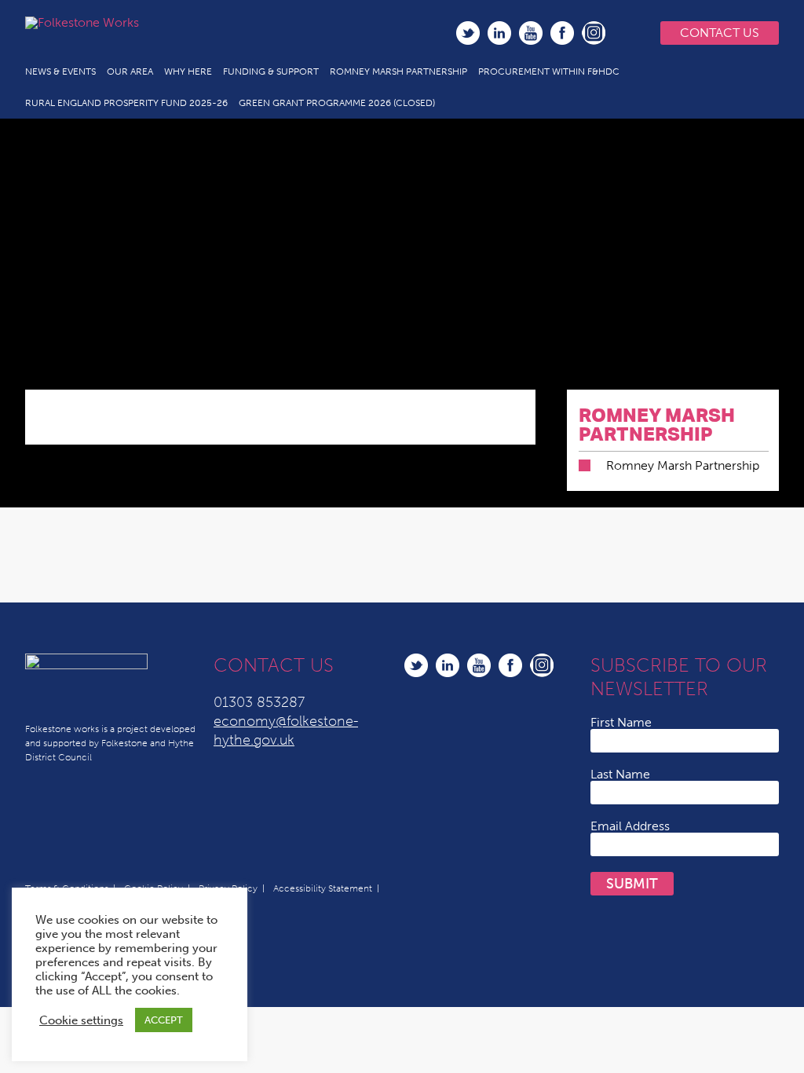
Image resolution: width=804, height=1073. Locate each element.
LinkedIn (499, 33)
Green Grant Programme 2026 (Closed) (337, 102)
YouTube (531, 33)
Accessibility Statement (322, 888)
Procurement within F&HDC (548, 71)
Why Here (188, 71)
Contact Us (719, 32)
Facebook (562, 33)
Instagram (593, 33)
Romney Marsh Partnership (398, 71)
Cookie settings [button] (81, 1020)
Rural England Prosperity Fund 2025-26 (126, 102)
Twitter (468, 33)
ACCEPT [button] (163, 1020)
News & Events (60, 71)
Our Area (130, 71)
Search (625, 33)
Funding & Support (271, 71)
